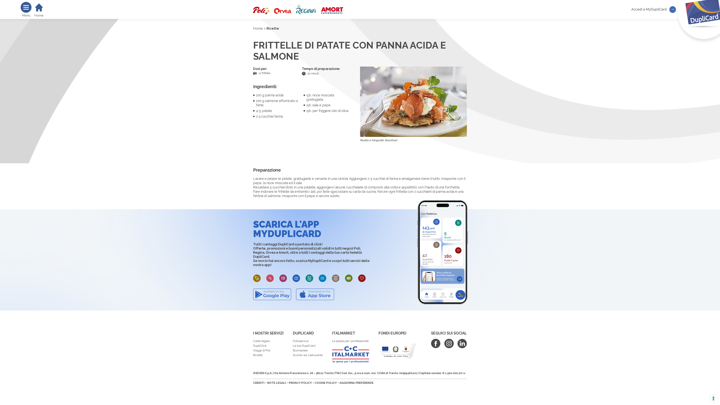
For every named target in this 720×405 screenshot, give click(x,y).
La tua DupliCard (304, 345)
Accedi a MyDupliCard (649, 9)
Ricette (257, 355)
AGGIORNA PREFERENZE (357, 383)
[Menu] (26, 7)
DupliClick (260, 345)
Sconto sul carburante (308, 355)
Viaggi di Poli (261, 350)
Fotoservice (300, 341)
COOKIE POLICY (326, 383)
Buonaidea (300, 350)
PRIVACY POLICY (300, 383)
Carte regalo (261, 341)
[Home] (39, 7)
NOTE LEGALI (276, 383)
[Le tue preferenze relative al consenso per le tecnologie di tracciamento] (713, 398)
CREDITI (258, 383)
